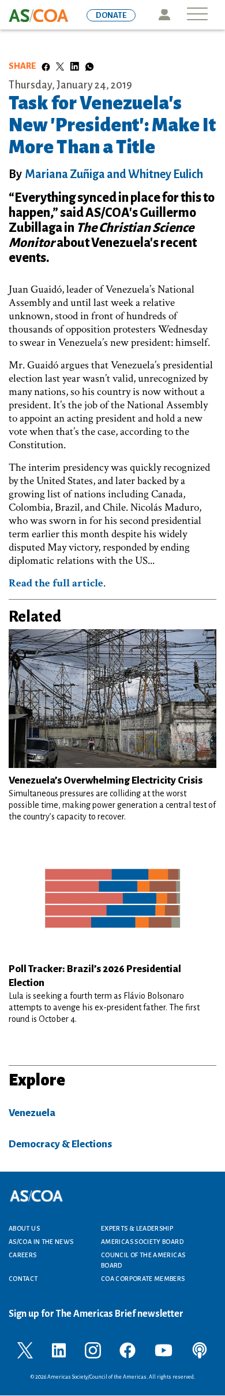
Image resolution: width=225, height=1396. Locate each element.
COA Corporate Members (143, 1278)
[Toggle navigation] (197, 15)
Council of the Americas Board (143, 1260)
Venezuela (32, 1112)
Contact (23, 1278)
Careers (23, 1254)
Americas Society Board (142, 1241)
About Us (24, 1228)
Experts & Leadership (137, 1228)
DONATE (111, 15)
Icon (164, 14)
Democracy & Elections (60, 1144)
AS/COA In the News (41, 1241)
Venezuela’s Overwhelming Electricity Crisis (105, 780)
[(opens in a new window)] (25, 1350)
